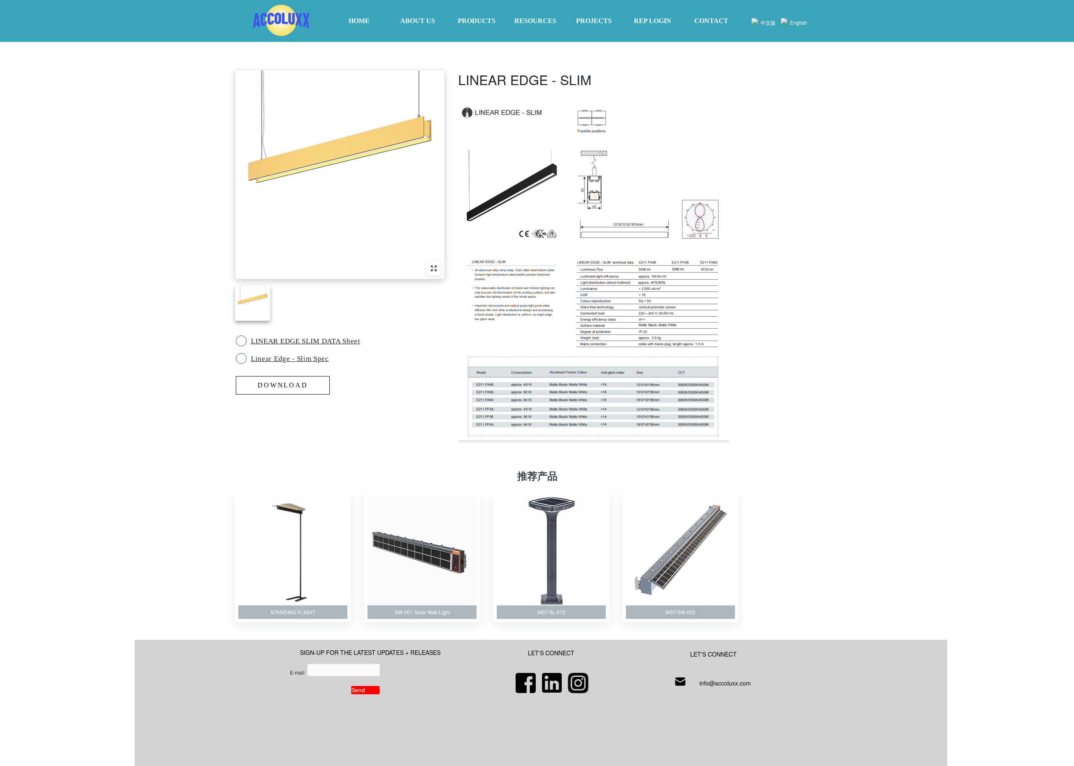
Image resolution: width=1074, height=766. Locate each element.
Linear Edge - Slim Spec (290, 359)
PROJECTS (594, 20)
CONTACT (711, 20)
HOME (359, 20)
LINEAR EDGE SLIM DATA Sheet (305, 341)
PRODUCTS (476, 20)
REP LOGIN (652, 20)
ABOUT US (417, 20)
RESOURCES (535, 20)
